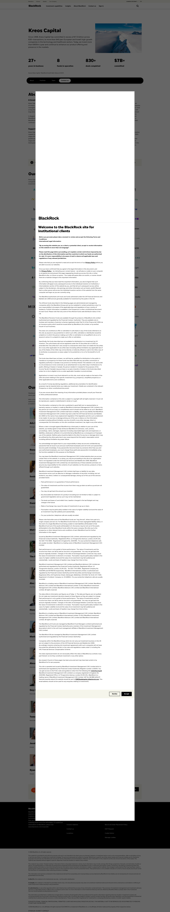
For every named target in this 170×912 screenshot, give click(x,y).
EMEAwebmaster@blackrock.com (87, 679)
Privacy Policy (90, 262)
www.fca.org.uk (96, 671)
